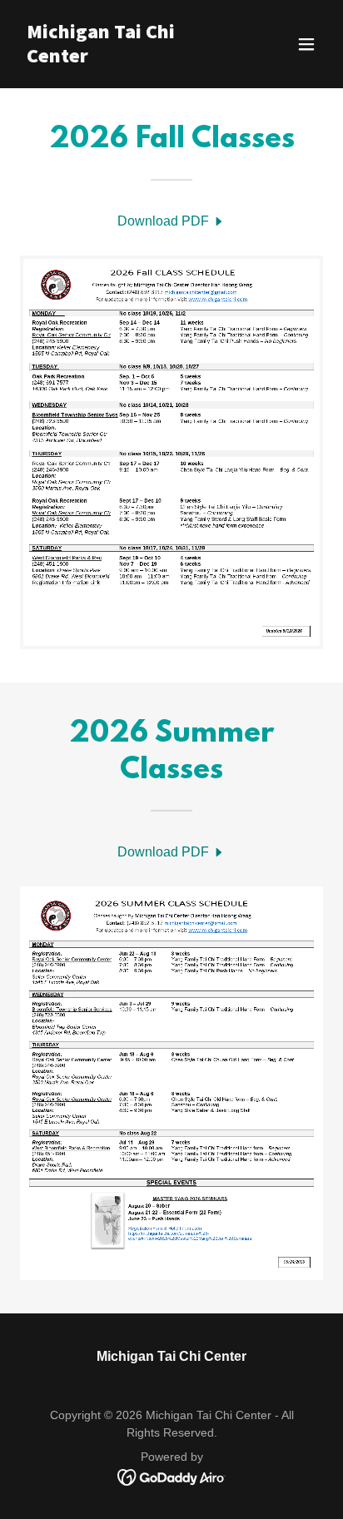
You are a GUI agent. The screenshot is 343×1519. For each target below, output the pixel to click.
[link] (126, 58)
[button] (306, 44)
